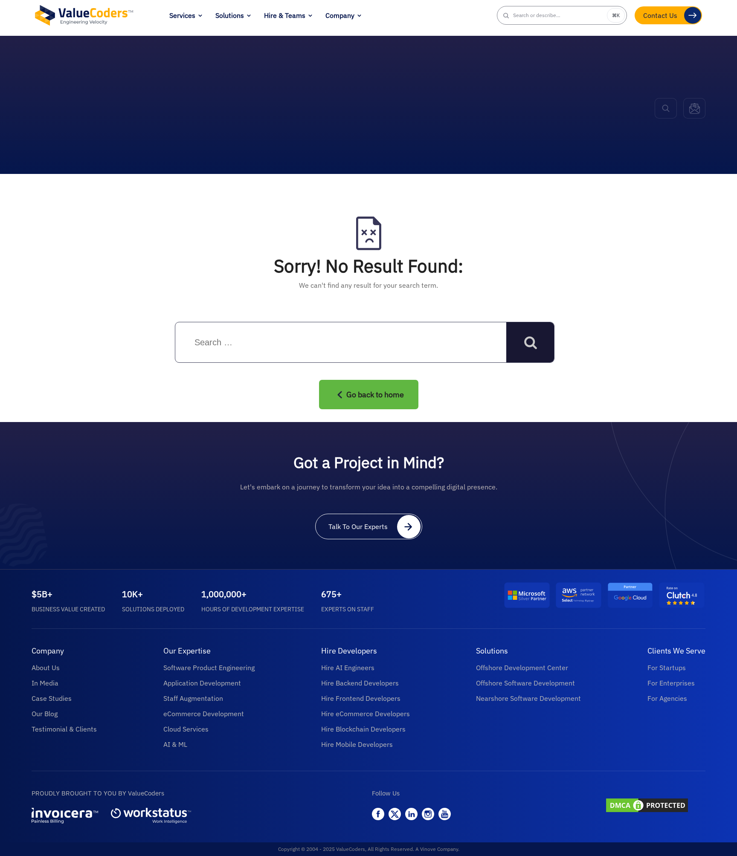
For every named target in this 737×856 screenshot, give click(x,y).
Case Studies (52, 698)
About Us (46, 667)
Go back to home (375, 394)
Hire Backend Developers (360, 683)
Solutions (229, 15)
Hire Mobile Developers (357, 744)
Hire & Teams (284, 15)
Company (339, 15)
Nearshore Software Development (528, 698)
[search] (666, 108)
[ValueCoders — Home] (84, 15)
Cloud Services (186, 729)
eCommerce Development (203, 713)
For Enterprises (671, 683)
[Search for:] (251, 342)
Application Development (202, 683)
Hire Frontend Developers (360, 698)
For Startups (666, 667)
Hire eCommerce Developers (365, 713)
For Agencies (667, 698)
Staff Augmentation (193, 698)
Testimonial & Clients (64, 729)
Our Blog (45, 713)
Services (182, 15)
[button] (562, 15)
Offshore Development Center (522, 667)
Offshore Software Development (525, 683)
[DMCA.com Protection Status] (654, 806)
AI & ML (175, 744)
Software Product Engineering (209, 667)
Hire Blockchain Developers (363, 729)
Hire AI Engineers (347, 667)
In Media (45, 683)
